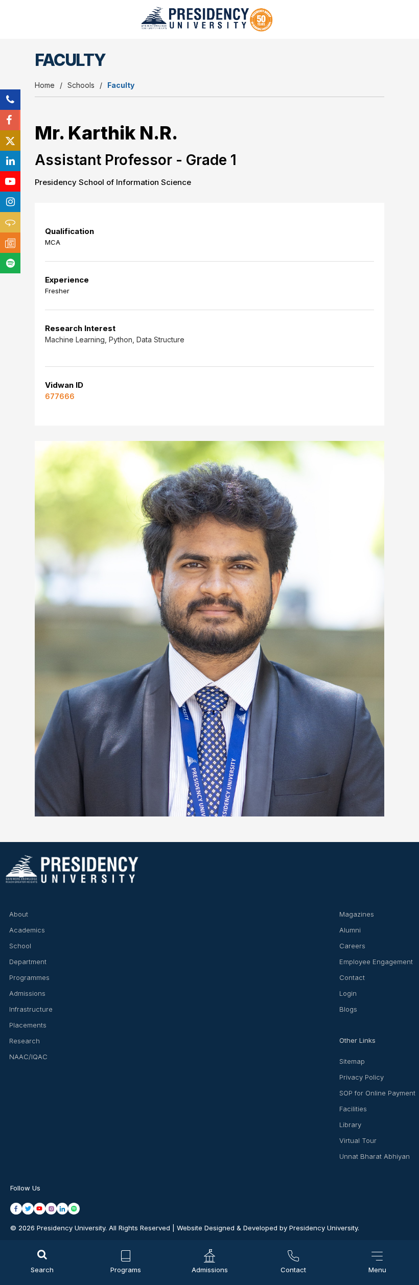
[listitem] (16, 1208)
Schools (81, 85)
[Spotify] (10, 263)
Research (24, 1041)
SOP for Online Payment (377, 1093)
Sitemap (352, 1061)
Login (348, 993)
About (18, 914)
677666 (60, 396)
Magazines (356, 914)
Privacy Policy (361, 1077)
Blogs (348, 1009)
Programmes (29, 977)
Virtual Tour (358, 1140)
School (20, 946)
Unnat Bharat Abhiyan (374, 1156)
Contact (352, 977)
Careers (352, 946)
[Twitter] (10, 140)
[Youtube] (10, 181)
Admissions (27, 993)
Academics (27, 930)
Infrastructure (31, 1009)
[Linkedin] (10, 161)
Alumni (350, 930)
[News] (10, 242)
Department (27, 961)
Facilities (353, 1109)
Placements (27, 1025)
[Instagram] (10, 202)
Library (350, 1124)
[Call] (10, 99)
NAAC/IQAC (28, 1057)
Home (45, 85)
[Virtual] (10, 222)
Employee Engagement (376, 961)
